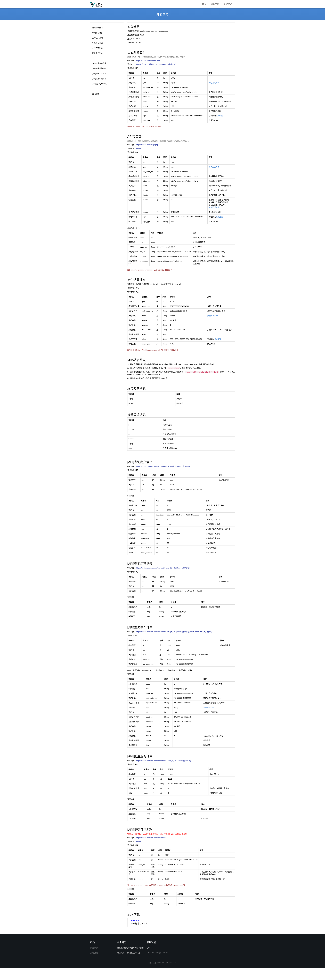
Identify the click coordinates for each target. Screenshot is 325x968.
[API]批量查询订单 (99, 79)
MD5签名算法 (97, 43)
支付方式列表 (97, 48)
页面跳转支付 (97, 28)
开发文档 (215, 4)
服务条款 (94, 948)
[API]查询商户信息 (99, 63)
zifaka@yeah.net (160, 953)
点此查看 (219, 116)
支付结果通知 (97, 38)
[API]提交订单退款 (99, 84)
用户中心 (228, 4)
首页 (204, 4)
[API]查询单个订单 (99, 73)
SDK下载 (95, 94)
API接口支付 (97, 33)
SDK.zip (135, 920)
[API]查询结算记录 (99, 68)
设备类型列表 (97, 53)
